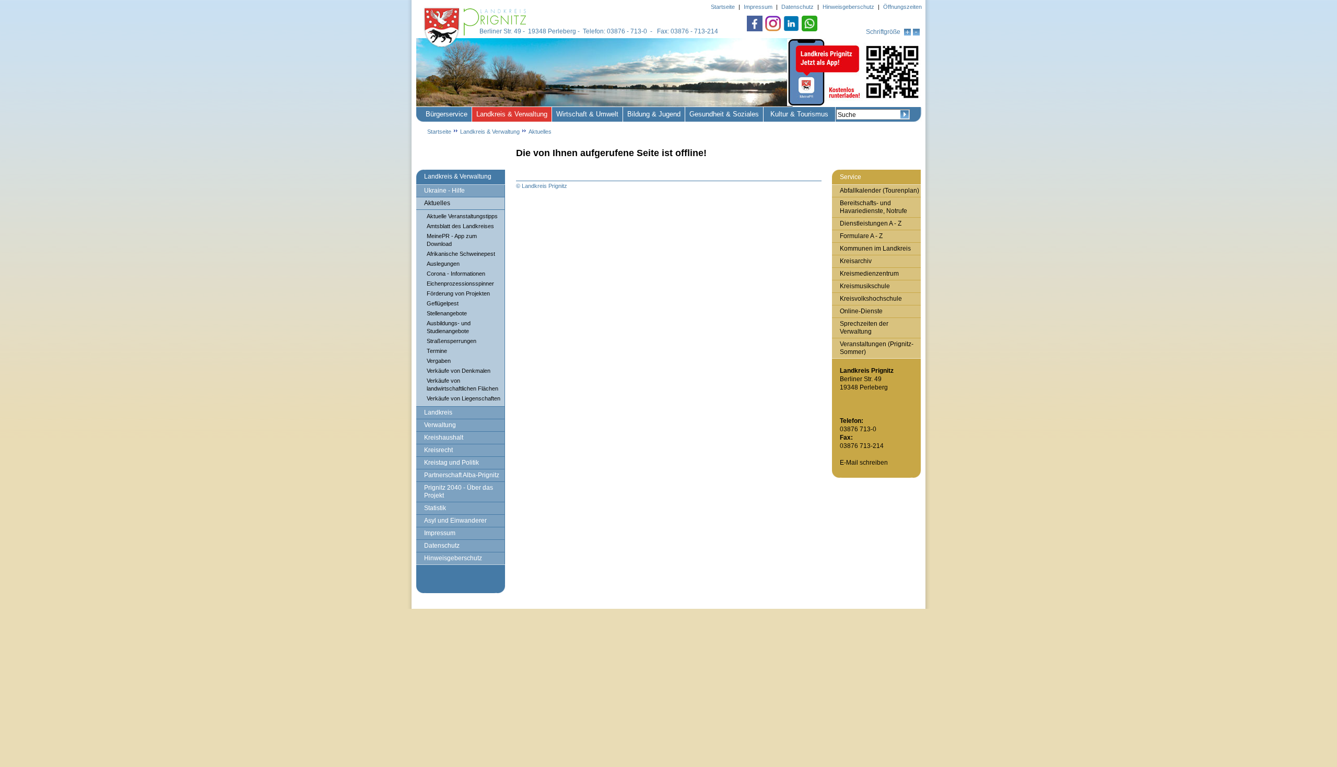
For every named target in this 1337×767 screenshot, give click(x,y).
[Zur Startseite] (476, 48)
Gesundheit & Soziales (724, 114)
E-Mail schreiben (864, 462)
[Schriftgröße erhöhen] (907, 33)
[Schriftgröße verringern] (916, 33)
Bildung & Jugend (654, 114)
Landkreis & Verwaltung (511, 114)
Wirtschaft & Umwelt (587, 114)
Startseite (439, 131)
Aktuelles (540, 131)
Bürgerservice (446, 114)
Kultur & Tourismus (799, 114)
